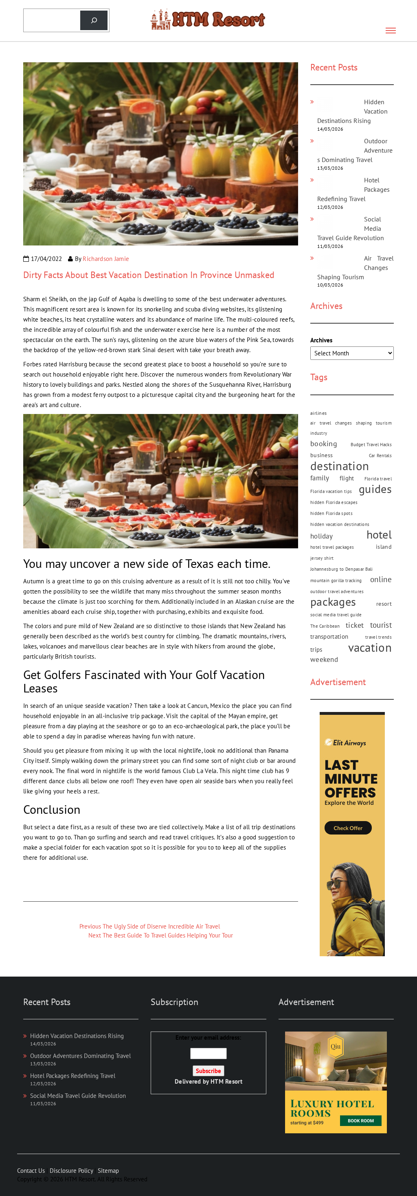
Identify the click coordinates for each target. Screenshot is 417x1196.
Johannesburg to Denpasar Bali (341, 569)
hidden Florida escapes (334, 502)
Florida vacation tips (331, 491)
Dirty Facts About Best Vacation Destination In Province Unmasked (148, 274)
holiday (321, 536)
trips (316, 649)
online (381, 579)
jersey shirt (322, 558)
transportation (329, 636)
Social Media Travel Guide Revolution (78, 1096)
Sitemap (108, 1170)
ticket (355, 625)
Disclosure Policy (71, 1170)
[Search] (94, 20)
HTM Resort (226, 1081)
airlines (318, 413)
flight (347, 478)
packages (333, 602)
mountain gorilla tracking (336, 580)
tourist (381, 625)
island (384, 546)
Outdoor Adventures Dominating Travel (80, 1056)
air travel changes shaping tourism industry (351, 428)
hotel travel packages (332, 547)
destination (339, 466)
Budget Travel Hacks (371, 444)
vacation (370, 647)
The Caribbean (325, 626)
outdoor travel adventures (337, 591)
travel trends (378, 637)
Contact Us (31, 1170)
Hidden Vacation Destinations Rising (77, 1036)
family (319, 477)
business (321, 455)
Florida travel (378, 479)
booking (323, 443)
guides (375, 489)
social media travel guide (336, 615)
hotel (379, 535)
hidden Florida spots (331, 513)
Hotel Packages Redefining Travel (72, 1076)
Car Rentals (380, 455)
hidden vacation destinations (339, 524)
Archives (321, 340)
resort (384, 603)
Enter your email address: (208, 1059)
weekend (324, 659)
